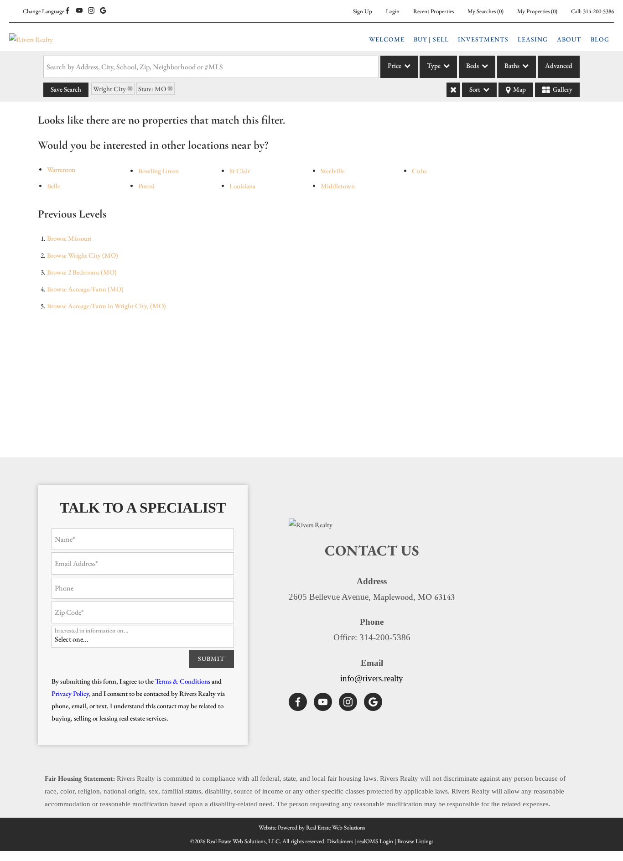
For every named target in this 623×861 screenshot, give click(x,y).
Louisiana (242, 186)
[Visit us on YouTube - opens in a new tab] (79, 11)
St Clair (239, 170)
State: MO (152, 88)
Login (393, 11)
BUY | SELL (431, 39)
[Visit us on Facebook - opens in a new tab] (67, 11)
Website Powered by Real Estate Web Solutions (312, 827)
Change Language (43, 11)
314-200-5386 (598, 11)
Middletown (338, 186)
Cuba (419, 170)
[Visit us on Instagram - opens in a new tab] (91, 11)
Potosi (146, 186)
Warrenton (61, 169)
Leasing (533, 39)
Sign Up (362, 11)
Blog (600, 39)
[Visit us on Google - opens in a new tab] (103, 11)
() (485, 11)
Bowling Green (158, 170)
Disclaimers (340, 841)
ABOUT (569, 39)
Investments (483, 39)
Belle (53, 186)
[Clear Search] (453, 90)
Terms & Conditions (182, 681)
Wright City (109, 88)
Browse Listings (415, 841)
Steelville (333, 170)
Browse (69, 238)
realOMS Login (375, 841)
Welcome (387, 39)
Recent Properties (433, 11)
